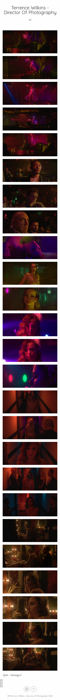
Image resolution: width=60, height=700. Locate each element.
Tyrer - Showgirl (12, 675)
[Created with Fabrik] (1, 683)
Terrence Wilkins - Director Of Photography (29, 696)
